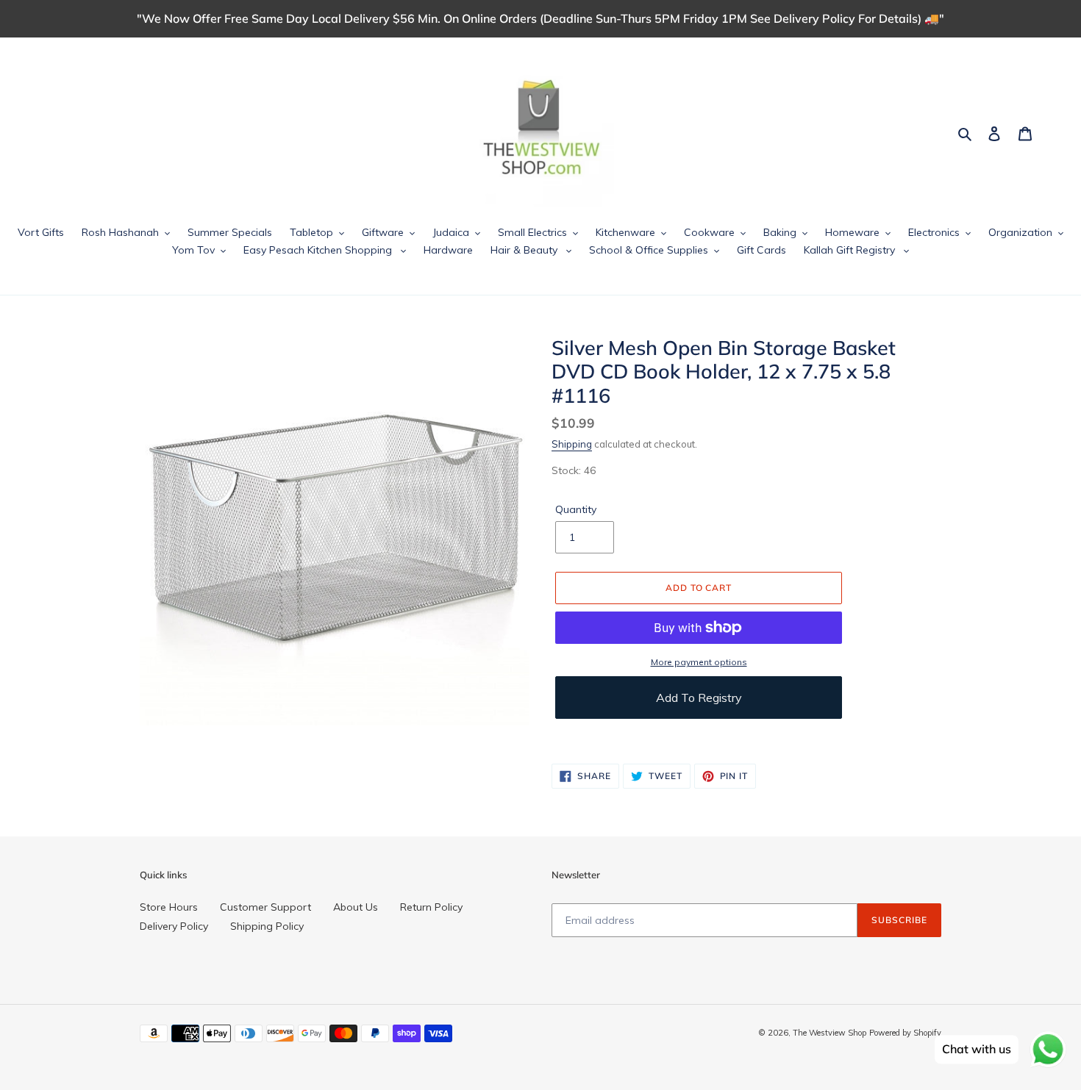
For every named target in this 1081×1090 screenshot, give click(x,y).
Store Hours (169, 907)
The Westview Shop (829, 1033)
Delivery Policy (174, 926)
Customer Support (265, 907)
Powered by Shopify (905, 1033)
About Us (355, 907)
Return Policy (431, 907)
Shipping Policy (267, 926)
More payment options (699, 661)
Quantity (575, 509)
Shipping (572, 444)
